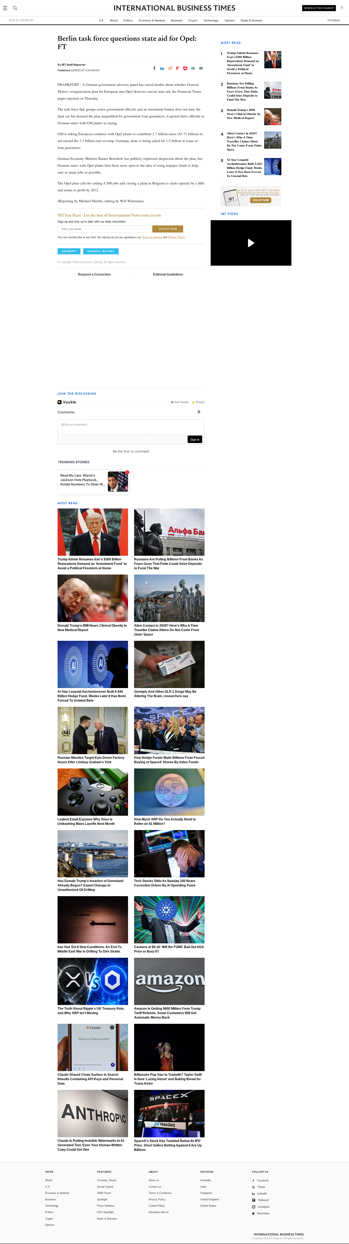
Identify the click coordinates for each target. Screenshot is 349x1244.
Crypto (193, 20)
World (114, 20)
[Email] (193, 68)
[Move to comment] (201, 68)
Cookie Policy (157, 1205)
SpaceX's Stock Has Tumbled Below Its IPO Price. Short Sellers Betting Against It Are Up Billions (168, 1145)
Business (176, 20)
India (203, 1186)
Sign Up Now (260, 200)
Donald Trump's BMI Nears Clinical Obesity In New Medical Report (243, 114)
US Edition (334, 20)
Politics (128, 20)
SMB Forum (104, 1193)
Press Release (105, 1205)
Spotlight (102, 1199)
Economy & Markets (152, 20)
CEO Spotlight (105, 1212)
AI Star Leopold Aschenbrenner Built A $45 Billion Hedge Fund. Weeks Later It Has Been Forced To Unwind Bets (92, 696)
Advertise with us (159, 1212)
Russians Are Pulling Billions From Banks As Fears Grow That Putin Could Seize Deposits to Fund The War (168, 564)
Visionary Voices (107, 1180)
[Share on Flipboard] (178, 68)
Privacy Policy (176, 237)
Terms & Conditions (160, 1193)
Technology (211, 20)
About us (154, 1180)
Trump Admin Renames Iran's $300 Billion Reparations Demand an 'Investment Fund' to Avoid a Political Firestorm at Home (92, 564)
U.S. (101, 20)
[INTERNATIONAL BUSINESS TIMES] (174, 8)
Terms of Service (152, 237)
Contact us (155, 1186)
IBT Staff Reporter (74, 64)
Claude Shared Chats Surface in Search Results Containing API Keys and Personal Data (90, 1079)
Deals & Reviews (251, 20)
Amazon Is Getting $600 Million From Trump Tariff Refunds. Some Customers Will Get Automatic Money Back (167, 1013)
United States (208, 1205)
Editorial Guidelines (168, 274)
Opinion (230, 20)
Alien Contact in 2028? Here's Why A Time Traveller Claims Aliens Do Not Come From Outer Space (166, 630)
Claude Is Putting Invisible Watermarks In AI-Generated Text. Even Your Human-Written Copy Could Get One (91, 1145)
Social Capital (105, 1186)
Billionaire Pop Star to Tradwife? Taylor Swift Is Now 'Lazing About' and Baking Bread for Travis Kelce (168, 1079)
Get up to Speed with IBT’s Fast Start (257, 190)
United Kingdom (209, 1199)
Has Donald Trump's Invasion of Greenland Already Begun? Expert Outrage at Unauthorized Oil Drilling (90, 885)
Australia (205, 1180)
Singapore (206, 1193)
